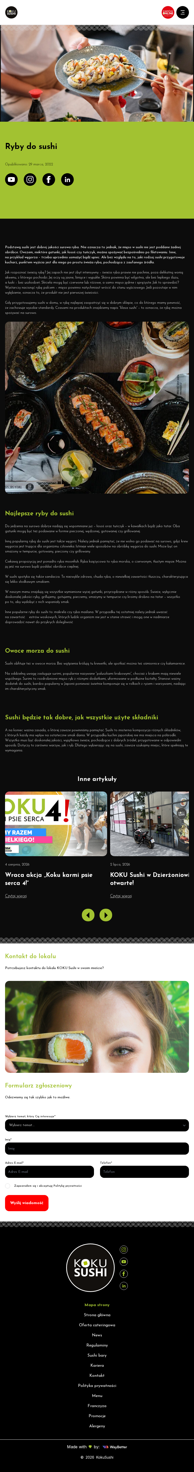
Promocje (97, 1416)
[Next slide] (106, 915)
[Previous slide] (88, 915)
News (97, 1335)
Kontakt (97, 1376)
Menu (97, 1396)
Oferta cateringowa (97, 1325)
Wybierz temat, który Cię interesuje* (30, 1116)
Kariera (97, 1366)
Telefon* (106, 1162)
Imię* (8, 1139)
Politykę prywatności (68, 1185)
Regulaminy (97, 1345)
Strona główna (97, 1315)
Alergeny (97, 1426)
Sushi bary (97, 1356)
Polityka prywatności (97, 1386)
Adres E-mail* (14, 1162)
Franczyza (97, 1406)
